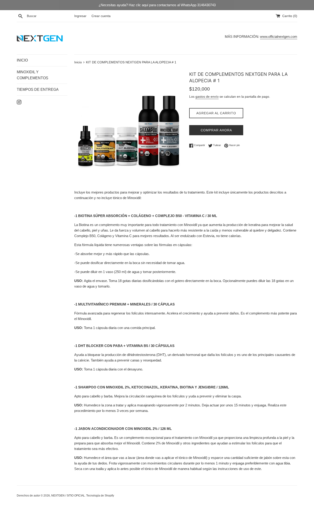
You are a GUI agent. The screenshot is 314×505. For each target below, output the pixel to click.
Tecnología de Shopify (100, 495)
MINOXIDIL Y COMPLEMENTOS (32, 75)
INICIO (22, 60)
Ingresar (80, 16)
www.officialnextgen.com (278, 36)
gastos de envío (207, 96)
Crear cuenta (101, 16)
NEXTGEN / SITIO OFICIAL (68, 495)
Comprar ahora (216, 130)
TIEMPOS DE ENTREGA (38, 89)
